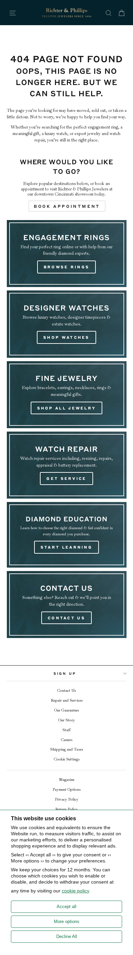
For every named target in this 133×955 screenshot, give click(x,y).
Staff (66, 730)
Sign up (65, 673)
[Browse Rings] (67, 253)
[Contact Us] (67, 604)
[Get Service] (67, 465)
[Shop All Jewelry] (67, 394)
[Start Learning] (67, 534)
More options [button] (66, 921)
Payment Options (66, 789)
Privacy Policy (66, 799)
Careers (66, 739)
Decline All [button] (66, 936)
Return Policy (66, 809)
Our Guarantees (66, 710)
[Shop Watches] (67, 323)
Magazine (66, 779)
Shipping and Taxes (66, 749)
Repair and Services (67, 700)
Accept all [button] (66, 906)
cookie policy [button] (75, 890)
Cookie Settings (66, 759)
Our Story (66, 720)
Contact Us (66, 690)
